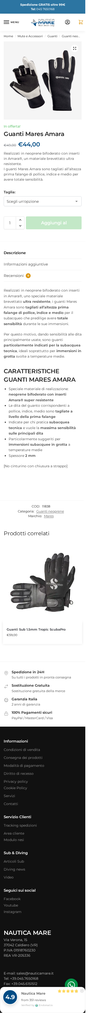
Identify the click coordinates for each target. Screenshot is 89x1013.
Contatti (11, 804)
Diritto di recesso (19, 773)
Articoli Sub (14, 861)
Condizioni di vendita (22, 749)
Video (9, 877)
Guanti (52, 36)
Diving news (14, 869)
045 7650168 (43, 9)
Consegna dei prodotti (23, 757)
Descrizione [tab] (15, 252)
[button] (79, 22)
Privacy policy (16, 781)
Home (8, 36)
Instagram (13, 912)
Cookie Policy (15, 788)
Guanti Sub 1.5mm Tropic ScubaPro (36, 629)
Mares (49, 516)
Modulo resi (14, 840)
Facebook (12, 899)
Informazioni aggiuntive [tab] (26, 264)
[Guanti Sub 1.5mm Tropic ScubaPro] (42, 582)
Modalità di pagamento (24, 765)
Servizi (9, 796)
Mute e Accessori (30, 36)
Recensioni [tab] (16, 275)
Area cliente (14, 833)
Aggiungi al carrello (54, 224)
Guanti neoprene (74, 36)
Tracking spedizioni (20, 825)
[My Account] (67, 22)
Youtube (11, 905)
